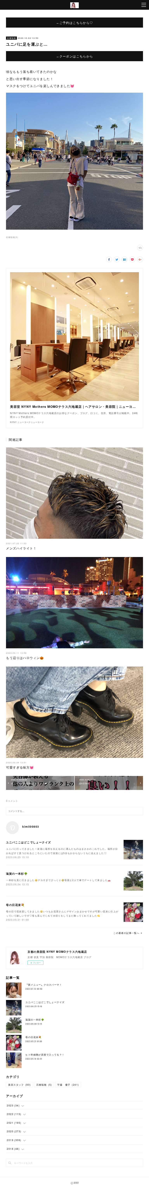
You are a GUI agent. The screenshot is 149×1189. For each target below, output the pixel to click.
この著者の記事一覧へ (126, 932)
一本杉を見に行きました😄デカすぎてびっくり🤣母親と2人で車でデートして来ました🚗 (58, 880)
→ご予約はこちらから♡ (74, 22)
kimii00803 (30, 826)
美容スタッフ (19, 1084)
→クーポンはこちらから (74, 56)
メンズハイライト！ (21, 548)
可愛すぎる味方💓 (20, 767)
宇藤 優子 (68, 1084)
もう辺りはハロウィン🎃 (25, 658)
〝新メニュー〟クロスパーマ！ (43, 984)
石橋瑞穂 (11, 38)
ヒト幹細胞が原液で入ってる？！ (44, 1054)
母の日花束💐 (15, 905)
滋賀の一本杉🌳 (17, 873)
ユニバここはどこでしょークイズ (28, 842)
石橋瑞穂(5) (12, 237)
